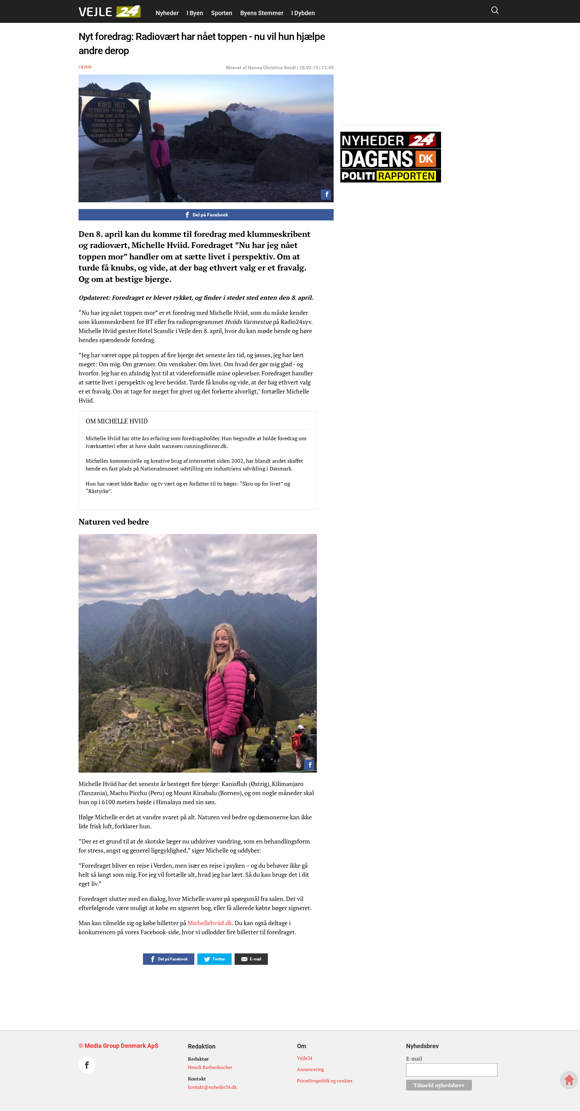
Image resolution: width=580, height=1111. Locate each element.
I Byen (195, 12)
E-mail (414, 1058)
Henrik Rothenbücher (210, 1067)
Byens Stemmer (261, 12)
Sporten (221, 12)
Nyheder (167, 12)
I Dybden (303, 12)
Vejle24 (304, 1058)
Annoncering (310, 1069)
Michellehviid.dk (210, 923)
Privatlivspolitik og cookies (324, 1080)
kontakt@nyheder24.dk (212, 1087)
